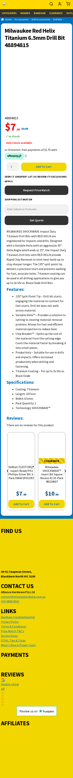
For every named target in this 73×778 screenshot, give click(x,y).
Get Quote (36, 220)
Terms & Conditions (13, 626)
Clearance (56, 13)
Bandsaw (39, 13)
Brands (25, 13)
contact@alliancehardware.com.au (23, 597)
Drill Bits (57, 19)
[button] (36, 692)
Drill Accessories (41, 19)
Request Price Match (36, 190)
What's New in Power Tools (18, 645)
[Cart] (67, 5)
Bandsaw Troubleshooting (18, 617)
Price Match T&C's (12, 631)
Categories (9, 13)
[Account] (60, 5)
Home (8, 19)
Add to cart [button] (21, 504)
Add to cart (43, 166)
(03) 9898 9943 (10, 601)
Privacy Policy (10, 622)
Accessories (22, 19)
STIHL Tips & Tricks (13, 640)
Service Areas (9, 636)
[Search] (51, 5)
